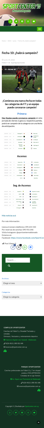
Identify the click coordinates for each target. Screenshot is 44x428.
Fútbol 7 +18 (6, 63)
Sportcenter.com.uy (32, 406)
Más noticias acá (9, 215)
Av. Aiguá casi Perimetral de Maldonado (26, 379)
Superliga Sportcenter (18, 63)
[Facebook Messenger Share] (30, 247)
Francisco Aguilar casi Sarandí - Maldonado (20, 340)
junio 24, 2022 (9, 60)
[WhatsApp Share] (24, 247)
